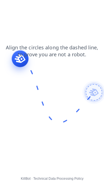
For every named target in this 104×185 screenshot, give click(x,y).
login (39, 8)
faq (88, 8)
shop (8, 8)
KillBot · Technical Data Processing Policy (52, 179)
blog (53, 8)
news (23, 8)
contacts (71, 8)
